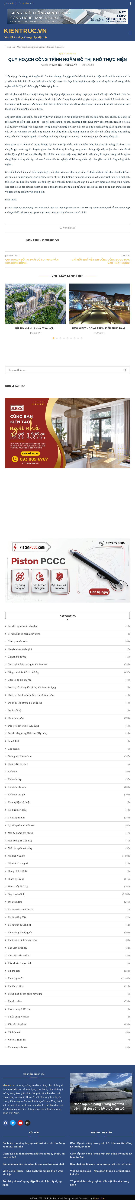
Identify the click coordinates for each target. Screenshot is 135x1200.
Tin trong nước (69, 978)
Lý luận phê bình (69, 817)
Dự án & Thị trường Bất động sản (69, 702)
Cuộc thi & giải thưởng (69, 679)
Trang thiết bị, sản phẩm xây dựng (69, 994)
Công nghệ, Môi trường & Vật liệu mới (69, 664)
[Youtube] (20, 1123)
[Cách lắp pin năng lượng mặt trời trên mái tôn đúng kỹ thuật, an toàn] (101, 1093)
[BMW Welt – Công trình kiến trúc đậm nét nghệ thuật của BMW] (99, 304)
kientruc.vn (98, 1198)
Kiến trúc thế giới (69, 794)
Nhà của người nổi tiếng (69, 848)
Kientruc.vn (9, 1085)
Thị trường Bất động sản (69, 932)
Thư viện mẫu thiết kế (69, 955)
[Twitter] (13, 1123)
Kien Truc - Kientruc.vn (64, 65)
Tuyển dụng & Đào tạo (69, 1009)
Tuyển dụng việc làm (69, 1016)
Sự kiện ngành (69, 901)
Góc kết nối (69, 748)
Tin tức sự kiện (69, 986)
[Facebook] (130, 3)
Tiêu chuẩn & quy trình (69, 963)
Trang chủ (10, 46)
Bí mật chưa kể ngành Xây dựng (69, 634)
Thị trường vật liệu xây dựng (69, 940)
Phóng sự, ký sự (69, 879)
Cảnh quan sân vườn (69, 641)
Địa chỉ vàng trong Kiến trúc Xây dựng (69, 733)
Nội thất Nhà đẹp (69, 856)
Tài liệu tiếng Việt (69, 917)
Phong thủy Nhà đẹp (69, 886)
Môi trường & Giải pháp (69, 840)
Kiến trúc (69, 771)
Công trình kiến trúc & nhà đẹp (69, 672)
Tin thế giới (69, 971)
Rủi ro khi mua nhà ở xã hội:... (35, 328)
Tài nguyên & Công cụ (69, 924)
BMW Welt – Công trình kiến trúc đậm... (99, 328)
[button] (10, 311)
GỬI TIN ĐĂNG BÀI (25, 4)
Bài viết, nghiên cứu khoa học (69, 626)
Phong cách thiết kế (69, 871)
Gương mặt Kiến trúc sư (69, 756)
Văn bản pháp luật (69, 1024)
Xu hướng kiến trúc (69, 1047)
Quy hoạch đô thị (69, 894)
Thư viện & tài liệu (69, 948)
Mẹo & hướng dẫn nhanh (69, 833)
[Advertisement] (67, 503)
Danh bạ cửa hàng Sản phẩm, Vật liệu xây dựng (69, 687)
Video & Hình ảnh (69, 1039)
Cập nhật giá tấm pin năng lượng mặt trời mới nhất (33, 1164)
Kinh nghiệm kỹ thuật (69, 802)
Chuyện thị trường (69, 656)
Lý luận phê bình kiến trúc (69, 825)
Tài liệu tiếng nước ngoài (69, 909)
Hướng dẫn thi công (69, 764)
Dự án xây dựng (69, 718)
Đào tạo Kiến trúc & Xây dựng (69, 725)
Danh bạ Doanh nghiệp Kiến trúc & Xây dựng (69, 695)
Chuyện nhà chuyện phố (69, 649)
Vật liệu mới (69, 1032)
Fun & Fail (69, 741)
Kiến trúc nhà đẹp (69, 787)
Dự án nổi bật (69, 710)
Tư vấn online (69, 1001)
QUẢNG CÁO (9, 4)
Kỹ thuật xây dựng (69, 810)
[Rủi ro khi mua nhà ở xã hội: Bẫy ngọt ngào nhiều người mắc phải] (35, 304)
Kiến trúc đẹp (69, 779)
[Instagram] (27, 1123)
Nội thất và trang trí (69, 863)
